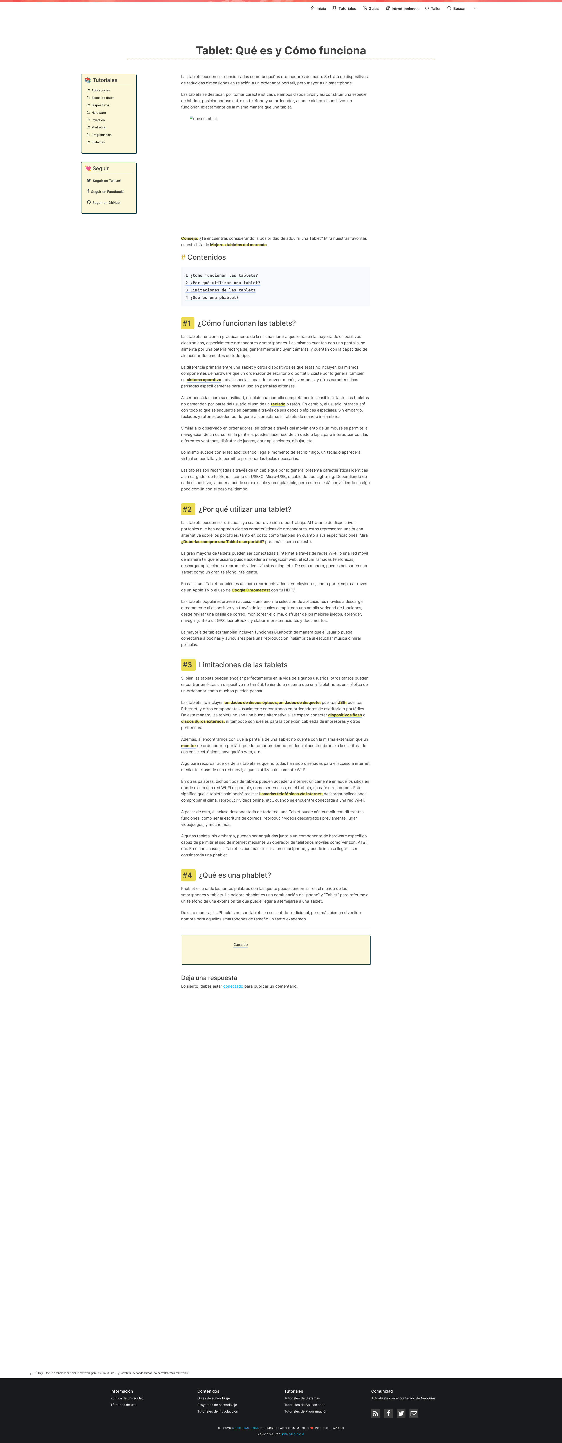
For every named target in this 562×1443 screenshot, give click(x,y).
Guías (373, 8)
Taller (435, 8)
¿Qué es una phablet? (212, 297)
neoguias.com (245, 1428)
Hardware (98, 112)
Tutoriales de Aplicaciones (304, 1405)
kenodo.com (293, 1434)
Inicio (321, 8)
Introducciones (404, 9)
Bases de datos (102, 97)
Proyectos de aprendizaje (217, 1405)
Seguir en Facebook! (106, 192)
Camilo (240, 944)
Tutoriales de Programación (305, 1411)
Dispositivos (99, 105)
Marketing (98, 127)
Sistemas (97, 142)
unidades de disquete (299, 702)
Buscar (459, 8)
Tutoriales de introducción (217, 1411)
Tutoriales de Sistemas (302, 1398)
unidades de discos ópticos (251, 702)
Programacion (101, 135)
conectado (233, 986)
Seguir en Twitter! (106, 181)
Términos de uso (123, 1405)
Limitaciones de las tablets (221, 290)
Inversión (97, 120)
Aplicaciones (100, 90)
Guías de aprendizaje (213, 1398)
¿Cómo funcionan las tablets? (222, 275)
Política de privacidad (127, 1398)
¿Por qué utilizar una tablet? (223, 282)
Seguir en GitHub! (106, 203)
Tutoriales (347, 8)
